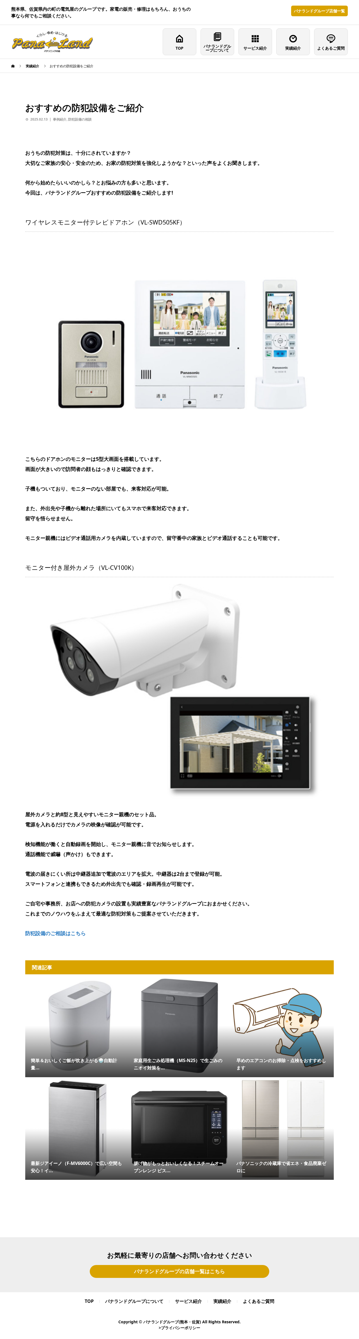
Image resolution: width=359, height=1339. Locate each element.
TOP (179, 48)
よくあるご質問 (331, 48)
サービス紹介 (255, 48)
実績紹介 (293, 48)
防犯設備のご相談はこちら (55, 933)
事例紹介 (59, 119)
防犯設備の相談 (80, 119)
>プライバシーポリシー (179, 1327)
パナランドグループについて (217, 48)
